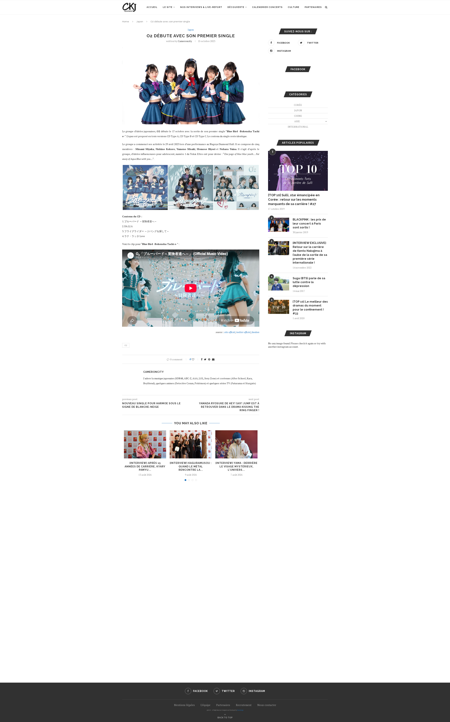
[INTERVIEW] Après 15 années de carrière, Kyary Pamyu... (145, 466)
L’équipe (205, 705)
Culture (293, 7)
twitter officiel (243, 332)
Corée (298, 105)
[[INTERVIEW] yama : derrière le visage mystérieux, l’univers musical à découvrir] (236, 444)
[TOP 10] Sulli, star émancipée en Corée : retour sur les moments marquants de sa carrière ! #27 (294, 199)
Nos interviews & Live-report (201, 7)
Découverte (235, 7)
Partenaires (313, 7)
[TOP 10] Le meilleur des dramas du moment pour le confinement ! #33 (310, 307)
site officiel (229, 332)
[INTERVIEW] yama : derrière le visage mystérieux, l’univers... (237, 466)
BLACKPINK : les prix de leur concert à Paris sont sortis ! (309, 223)
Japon (139, 21)
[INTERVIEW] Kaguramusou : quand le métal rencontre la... (191, 466)
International (298, 126)
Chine (298, 115)
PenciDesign (240, 710)
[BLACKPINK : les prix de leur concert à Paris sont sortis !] (278, 225)
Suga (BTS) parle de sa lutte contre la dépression (309, 282)
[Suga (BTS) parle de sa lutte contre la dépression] (278, 283)
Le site (167, 7)
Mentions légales (184, 705)
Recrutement (244, 705)
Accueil (152, 7)
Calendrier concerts (267, 7)
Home (125, 21)
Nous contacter (266, 705)
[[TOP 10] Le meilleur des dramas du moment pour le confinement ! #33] (278, 307)
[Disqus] (190, 531)
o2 (125, 345)
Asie (297, 121)
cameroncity (185, 41)
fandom (255, 332)
